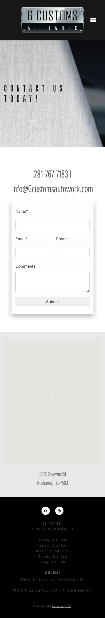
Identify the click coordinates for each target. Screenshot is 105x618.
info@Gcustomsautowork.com (52, 528)
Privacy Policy (43, 579)
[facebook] (46, 511)
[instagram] (59, 511)
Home (25, 579)
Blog (60, 579)
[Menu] (93, 20)
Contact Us (76, 579)
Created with (52, 606)
